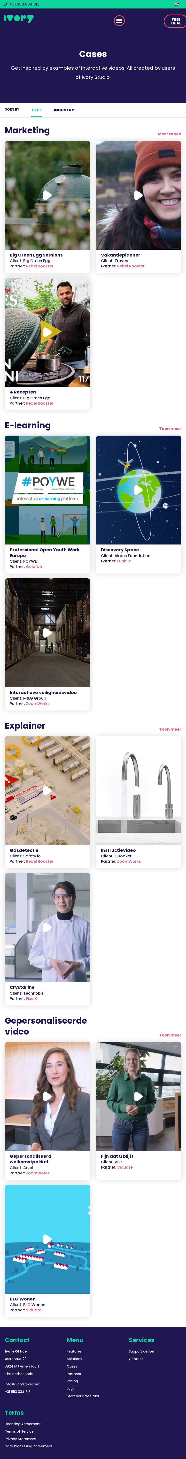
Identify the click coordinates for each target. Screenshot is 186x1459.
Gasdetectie (24, 850)
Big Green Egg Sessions (36, 255)
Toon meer (170, 428)
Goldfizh (26, 566)
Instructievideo (118, 850)
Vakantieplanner (120, 255)
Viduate (117, 1167)
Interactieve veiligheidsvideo (43, 692)
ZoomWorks (30, 703)
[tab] (36, 110)
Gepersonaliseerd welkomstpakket (30, 1159)
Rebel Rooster (31, 266)
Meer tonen (169, 134)
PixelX (23, 998)
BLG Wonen (23, 1299)
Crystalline (22, 987)
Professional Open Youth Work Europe (45, 552)
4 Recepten (23, 392)
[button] (119, 20)
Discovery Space (120, 550)
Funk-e (116, 561)
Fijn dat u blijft (117, 1156)
